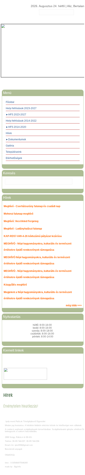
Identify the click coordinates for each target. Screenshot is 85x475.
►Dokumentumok (16, 139)
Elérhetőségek (14, 158)
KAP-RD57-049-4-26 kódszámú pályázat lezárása (33, 236)
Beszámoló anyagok (13, 449)
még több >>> (74, 305)
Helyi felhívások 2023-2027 (21, 108)
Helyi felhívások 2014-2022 (21, 120)
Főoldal (10, 102)
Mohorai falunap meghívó (18, 213)
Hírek (9, 133)
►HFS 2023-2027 (16, 114)
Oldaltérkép (10, 455)
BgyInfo (17, 467)
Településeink (13, 151)
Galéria (10, 145)
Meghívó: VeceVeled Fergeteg (21, 221)
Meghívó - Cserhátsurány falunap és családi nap (32, 206)
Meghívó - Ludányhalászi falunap (23, 228)
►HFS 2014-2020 (16, 127)
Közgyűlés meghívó (15, 284)
